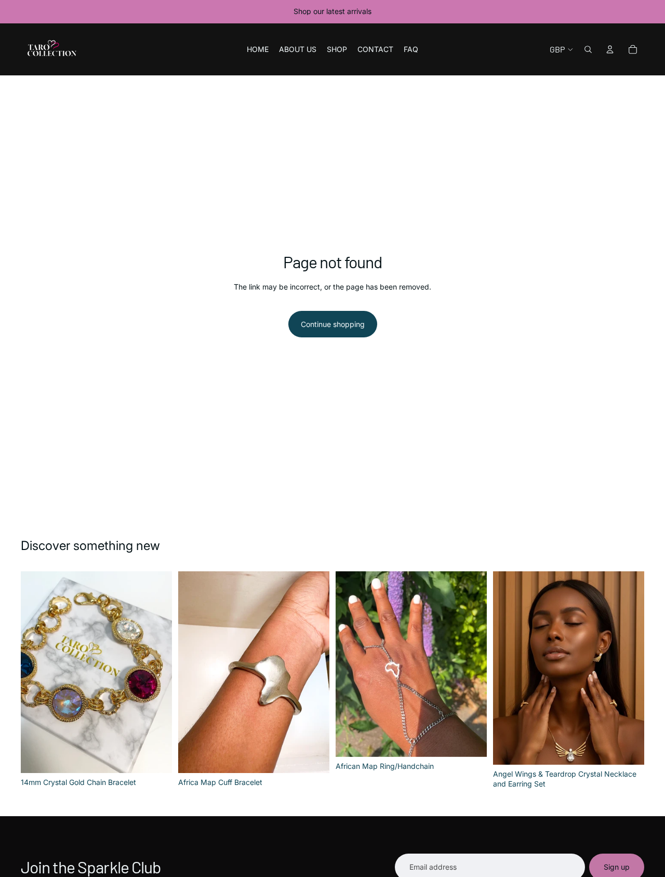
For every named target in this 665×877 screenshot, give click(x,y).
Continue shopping (333, 324)
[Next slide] (628, 668)
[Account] (609, 49)
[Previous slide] (508, 668)
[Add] (156, 757)
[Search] (588, 49)
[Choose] (470, 741)
